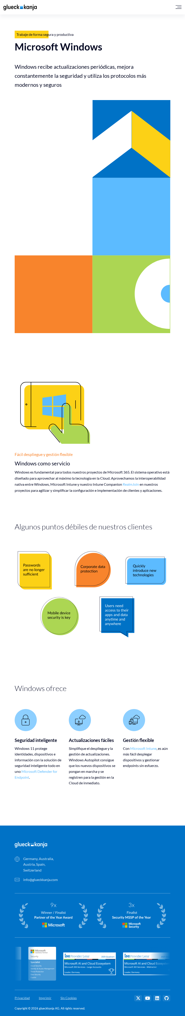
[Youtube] (147, 998)
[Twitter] (138, 998)
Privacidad (22, 998)
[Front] (31, 844)
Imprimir (45, 998)
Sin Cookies (68, 998)
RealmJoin (131, 484)
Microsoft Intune (143, 748)
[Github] (166, 998)
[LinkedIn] (157, 998)
